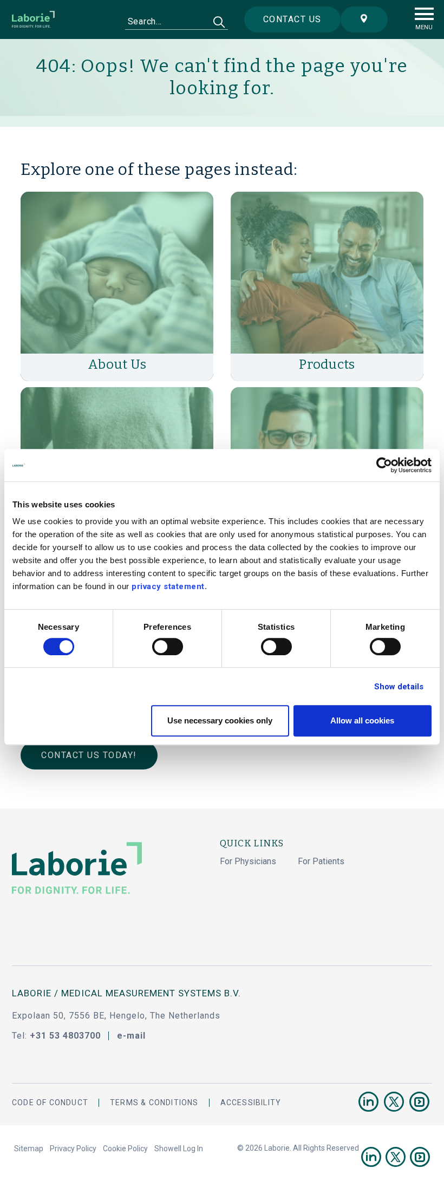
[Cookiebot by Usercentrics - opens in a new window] (384, 465)
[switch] (167, 646)
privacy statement (168, 586)
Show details (398, 686)
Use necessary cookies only (219, 720)
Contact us (292, 19)
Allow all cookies (362, 720)
